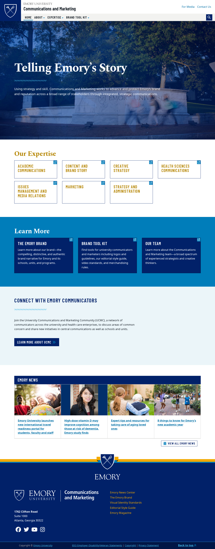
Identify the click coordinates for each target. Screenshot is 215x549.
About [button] (39, 17)
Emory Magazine (120, 513)
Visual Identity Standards (126, 503)
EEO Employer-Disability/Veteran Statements (97, 545)
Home (29, 17)
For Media (188, 7)
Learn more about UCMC (34, 342)
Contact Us (204, 7)
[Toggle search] (209, 17)
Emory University (42, 545)
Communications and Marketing (50, 8)
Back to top (186, 545)
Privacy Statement (149, 545)
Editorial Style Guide (123, 508)
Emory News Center (122, 493)
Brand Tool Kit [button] (77, 17)
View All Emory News (181, 443)
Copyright (130, 545)
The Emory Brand (121, 498)
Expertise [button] (55, 17)
